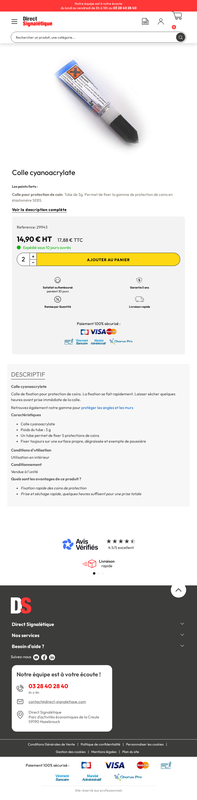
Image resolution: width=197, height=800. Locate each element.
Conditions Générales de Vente (51, 744)
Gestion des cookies (71, 752)
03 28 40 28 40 (48, 686)
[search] (181, 37)
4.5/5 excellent (121, 547)
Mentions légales (104, 752)
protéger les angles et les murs (107, 407)
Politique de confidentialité (100, 744)
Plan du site (130, 752)
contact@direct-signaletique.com (57, 701)
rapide (107, 563)
